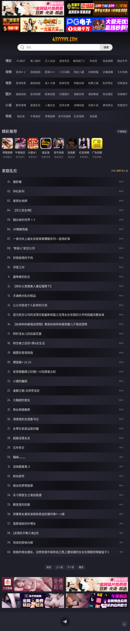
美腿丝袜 (79, 94)
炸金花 (93, 61)
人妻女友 (50, 105)
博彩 (8, 61)
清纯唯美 (93, 94)
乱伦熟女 (108, 83)
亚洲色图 (35, 94)
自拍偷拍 (35, 72)
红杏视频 (79, 116)
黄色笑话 (108, 105)
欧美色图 (50, 94)
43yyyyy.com (65, 39)
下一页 (70, 567)
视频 (8, 72)
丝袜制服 (93, 72)
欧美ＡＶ (50, 72)
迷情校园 (79, 105)
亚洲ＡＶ (21, 72)
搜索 (106, 47)
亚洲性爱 (21, 83)
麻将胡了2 (79, 61)
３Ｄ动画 (64, 72)
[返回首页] (124, 624)
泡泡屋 (93, 116)
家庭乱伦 (35, 105)
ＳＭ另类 (122, 72)
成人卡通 (50, 83)
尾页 (81, 567)
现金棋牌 (108, 61)
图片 (8, 94)
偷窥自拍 (21, 94)
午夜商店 (35, 116)
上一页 (59, 567)
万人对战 (50, 61)
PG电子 (21, 61)
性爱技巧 (122, 105)
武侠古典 (64, 105)
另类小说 (93, 105)
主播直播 (108, 72)
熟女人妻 (79, 72)
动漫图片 (64, 94)
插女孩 (21, 116)
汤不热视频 (64, 116)
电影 (8, 83)
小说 (8, 105)
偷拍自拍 (35, 83)
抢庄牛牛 (122, 61)
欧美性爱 (64, 83)
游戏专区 (64, 61)
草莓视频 (50, 116)
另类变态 (122, 83)
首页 (49, 567)
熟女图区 (108, 94)
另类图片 (122, 94)
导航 (8, 116)
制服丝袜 (79, 83)
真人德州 (35, 61)
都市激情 (21, 105)
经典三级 (93, 83)
